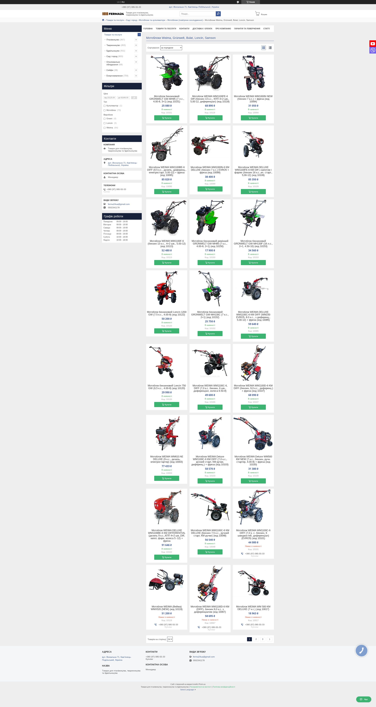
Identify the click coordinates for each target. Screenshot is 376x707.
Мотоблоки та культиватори (152, 20)
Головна (148, 29)
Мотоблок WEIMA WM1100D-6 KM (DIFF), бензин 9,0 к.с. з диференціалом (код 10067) (210, 609)
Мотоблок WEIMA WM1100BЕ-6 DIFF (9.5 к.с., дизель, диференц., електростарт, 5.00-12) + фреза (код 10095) (166, 171)
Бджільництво (113, 51)
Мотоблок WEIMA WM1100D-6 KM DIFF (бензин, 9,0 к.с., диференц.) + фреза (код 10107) (253, 388)
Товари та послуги (115, 20)
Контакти (184, 29)
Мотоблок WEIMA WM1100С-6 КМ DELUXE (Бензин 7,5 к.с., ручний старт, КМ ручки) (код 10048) (210, 533)
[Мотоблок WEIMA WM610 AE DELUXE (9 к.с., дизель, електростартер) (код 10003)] (166, 433)
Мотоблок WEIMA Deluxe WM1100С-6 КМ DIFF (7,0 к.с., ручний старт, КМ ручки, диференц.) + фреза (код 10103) (210, 460)
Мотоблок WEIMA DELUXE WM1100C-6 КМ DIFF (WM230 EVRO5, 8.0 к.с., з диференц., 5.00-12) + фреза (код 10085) (253, 316)
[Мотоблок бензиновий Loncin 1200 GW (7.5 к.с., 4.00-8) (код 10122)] (166, 288)
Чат (366, 699)
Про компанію (223, 29)
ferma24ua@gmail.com (119, 204)
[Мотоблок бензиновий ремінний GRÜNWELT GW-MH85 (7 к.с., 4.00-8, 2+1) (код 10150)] (210, 217)
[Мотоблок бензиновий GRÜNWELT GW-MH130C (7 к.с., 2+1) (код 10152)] (210, 288)
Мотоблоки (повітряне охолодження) (185, 20)
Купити (168, 118)
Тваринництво (113, 45)
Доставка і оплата (202, 29)
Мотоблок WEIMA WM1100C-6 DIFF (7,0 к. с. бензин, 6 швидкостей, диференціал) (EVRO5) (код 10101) (253, 534)
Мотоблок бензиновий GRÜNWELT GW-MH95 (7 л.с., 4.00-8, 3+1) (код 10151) (166, 99)
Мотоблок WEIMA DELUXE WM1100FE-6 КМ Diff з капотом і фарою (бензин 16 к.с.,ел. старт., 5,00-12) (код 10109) (253, 171)
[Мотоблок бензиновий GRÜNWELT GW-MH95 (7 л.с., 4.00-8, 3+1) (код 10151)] (166, 73)
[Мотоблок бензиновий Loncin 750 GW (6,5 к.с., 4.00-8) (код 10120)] (166, 362)
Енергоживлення (114, 75)
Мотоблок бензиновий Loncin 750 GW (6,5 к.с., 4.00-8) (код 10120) (167, 387)
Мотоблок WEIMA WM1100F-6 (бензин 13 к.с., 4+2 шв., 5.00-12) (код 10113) (167, 244)
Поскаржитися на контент (200, 687)
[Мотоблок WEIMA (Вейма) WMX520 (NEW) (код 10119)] (166, 583)
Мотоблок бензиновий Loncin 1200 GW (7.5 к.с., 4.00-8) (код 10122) (166, 313)
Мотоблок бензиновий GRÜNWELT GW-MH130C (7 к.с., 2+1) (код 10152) (210, 315)
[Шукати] (218, 13)
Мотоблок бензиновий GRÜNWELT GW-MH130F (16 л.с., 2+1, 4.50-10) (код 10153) (253, 244)
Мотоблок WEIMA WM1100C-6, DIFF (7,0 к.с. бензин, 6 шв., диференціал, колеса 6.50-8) (210, 388)
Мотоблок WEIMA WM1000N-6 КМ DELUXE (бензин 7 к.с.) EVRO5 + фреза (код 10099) (210, 170)
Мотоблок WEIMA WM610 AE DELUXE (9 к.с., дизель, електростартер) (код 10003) (166, 459)
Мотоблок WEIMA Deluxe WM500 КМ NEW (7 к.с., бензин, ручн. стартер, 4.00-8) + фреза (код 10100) (253, 460)
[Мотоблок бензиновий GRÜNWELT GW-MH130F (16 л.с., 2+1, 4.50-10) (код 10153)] (253, 217)
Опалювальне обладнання (113, 63)
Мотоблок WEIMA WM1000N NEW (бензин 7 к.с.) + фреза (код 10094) (253, 99)
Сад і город (131, 20)
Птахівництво (112, 39)
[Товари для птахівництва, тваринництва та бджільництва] (113, 13)
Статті (266, 29)
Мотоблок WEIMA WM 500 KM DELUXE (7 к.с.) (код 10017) (253, 608)
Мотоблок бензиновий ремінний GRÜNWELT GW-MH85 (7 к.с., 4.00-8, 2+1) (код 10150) (210, 244)
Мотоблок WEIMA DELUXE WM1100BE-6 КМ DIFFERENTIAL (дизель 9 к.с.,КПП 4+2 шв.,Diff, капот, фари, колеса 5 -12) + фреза (166, 535)
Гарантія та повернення (247, 29)
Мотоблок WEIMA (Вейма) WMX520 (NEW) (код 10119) (167, 608)
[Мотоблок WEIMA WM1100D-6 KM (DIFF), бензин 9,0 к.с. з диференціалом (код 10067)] (210, 583)
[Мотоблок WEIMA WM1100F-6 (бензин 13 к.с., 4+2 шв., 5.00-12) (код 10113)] (166, 217)
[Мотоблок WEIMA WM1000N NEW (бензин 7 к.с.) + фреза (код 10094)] (253, 73)
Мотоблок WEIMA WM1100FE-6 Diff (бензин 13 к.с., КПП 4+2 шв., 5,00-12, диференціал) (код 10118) (210, 99)
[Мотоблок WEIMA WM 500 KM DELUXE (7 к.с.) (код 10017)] (253, 583)
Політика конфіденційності (224, 687)
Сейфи (109, 70)
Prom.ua (202, 684)
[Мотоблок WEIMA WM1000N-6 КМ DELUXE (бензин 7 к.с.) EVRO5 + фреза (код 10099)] (210, 144)
